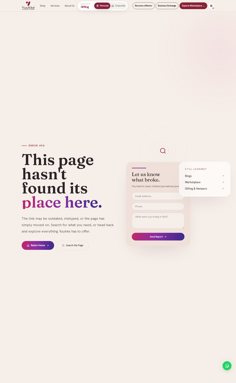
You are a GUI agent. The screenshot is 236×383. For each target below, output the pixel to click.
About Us (69, 5)
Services (55, 5)
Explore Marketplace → (193, 5)
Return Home (38, 245)
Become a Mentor (143, 5)
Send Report (156, 236)
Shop (42, 5)
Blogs (188, 175)
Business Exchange (167, 5)
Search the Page (74, 245)
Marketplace (193, 182)
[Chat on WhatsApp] (227, 365)
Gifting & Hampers (196, 188)
